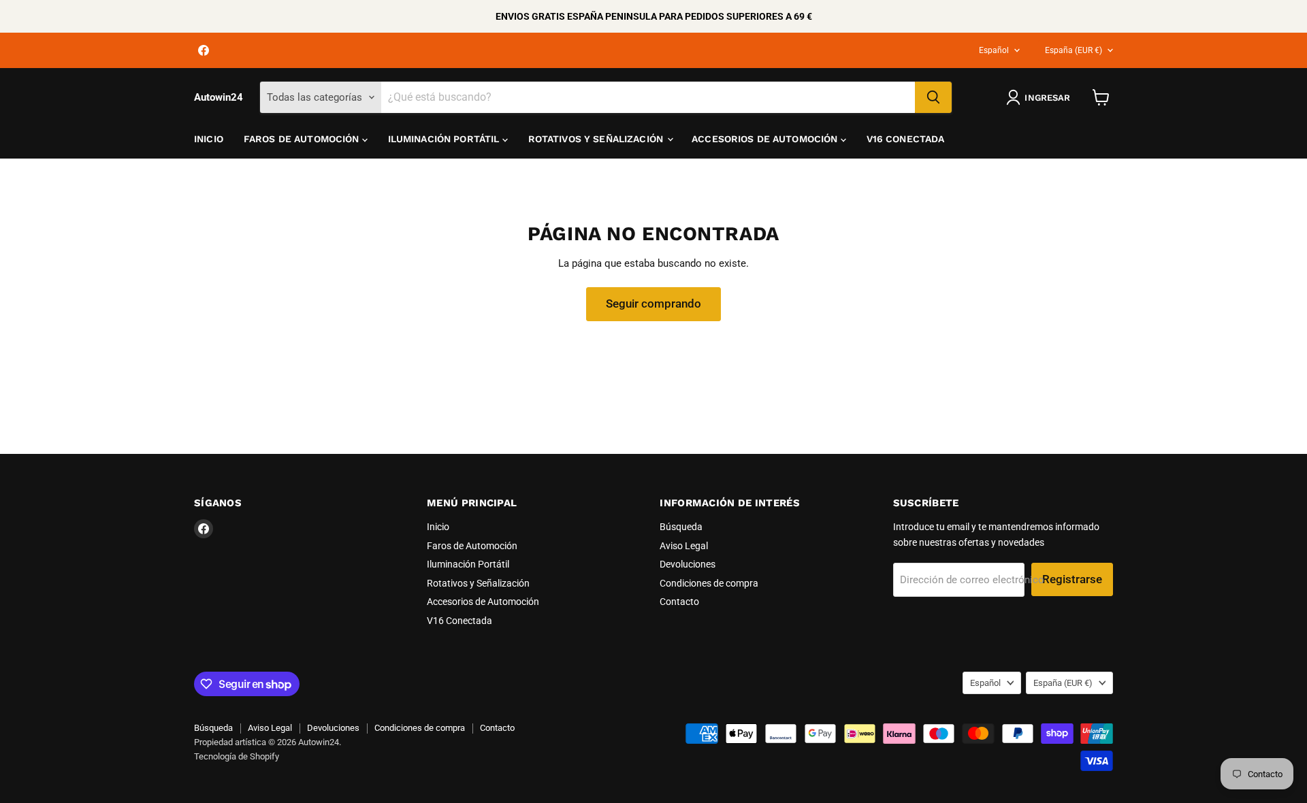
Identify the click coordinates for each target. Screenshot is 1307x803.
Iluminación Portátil (445, 138)
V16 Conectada (906, 138)
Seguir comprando (653, 303)
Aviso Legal (684, 545)
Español (994, 50)
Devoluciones (687, 564)
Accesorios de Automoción (766, 138)
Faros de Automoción (303, 138)
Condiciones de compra (709, 583)
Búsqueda (681, 526)
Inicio (208, 138)
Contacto (679, 601)
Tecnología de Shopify (236, 756)
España (1073, 50)
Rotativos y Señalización (597, 138)
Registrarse (1072, 579)
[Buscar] (933, 97)
